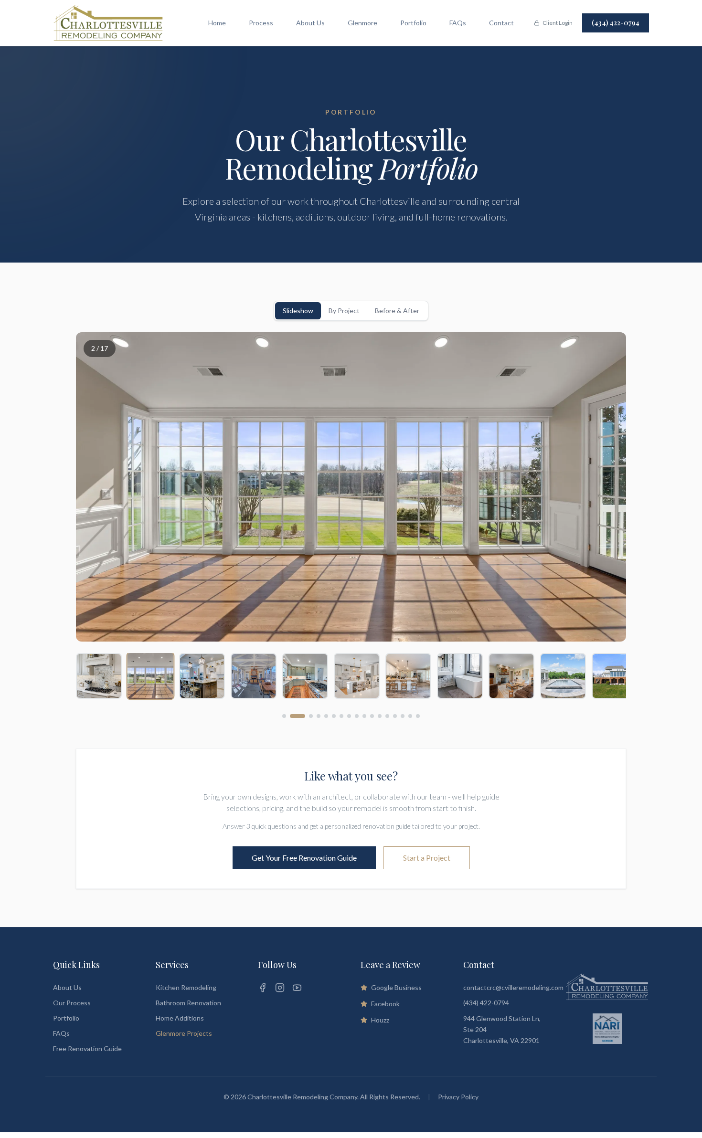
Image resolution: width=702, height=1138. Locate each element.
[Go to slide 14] (395, 716)
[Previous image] (95, 486)
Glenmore (362, 23)
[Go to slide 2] (292, 716)
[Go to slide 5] (326, 716)
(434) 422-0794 (615, 22)
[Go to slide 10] (364, 716)
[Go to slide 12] (380, 716)
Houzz (380, 1020)
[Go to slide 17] (418, 716)
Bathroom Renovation (188, 1003)
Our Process (72, 1003)
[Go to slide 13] (387, 716)
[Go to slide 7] (341, 716)
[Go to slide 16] (410, 716)
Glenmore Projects (184, 1033)
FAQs (457, 23)
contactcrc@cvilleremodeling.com (513, 987)
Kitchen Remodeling (186, 987)
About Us (310, 23)
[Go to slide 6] (334, 716)
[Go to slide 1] (284, 716)
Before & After (397, 310)
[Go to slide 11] (372, 716)
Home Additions (180, 1018)
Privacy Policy (458, 1097)
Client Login (557, 22)
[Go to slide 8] (349, 716)
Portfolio (413, 23)
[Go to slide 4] (318, 716)
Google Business (396, 987)
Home (217, 23)
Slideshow (298, 310)
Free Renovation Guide (87, 1048)
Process (261, 23)
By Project (344, 310)
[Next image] (607, 486)
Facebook (385, 1004)
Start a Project (426, 857)
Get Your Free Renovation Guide (304, 857)
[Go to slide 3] (305, 716)
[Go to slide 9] (357, 716)
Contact (501, 23)
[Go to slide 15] (402, 716)
